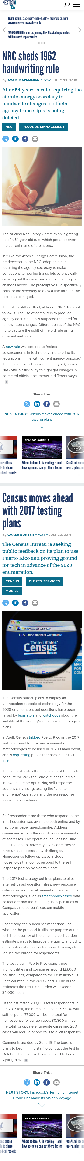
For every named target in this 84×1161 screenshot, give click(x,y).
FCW (47, 80)
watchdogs (51, 715)
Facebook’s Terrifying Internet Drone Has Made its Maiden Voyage (45, 1095)
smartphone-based (57, 896)
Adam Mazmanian (23, 80)
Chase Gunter (20, 534)
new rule (13, 346)
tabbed (34, 737)
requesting (21, 754)
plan (5, 760)
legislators (26, 715)
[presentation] (4, 456)
